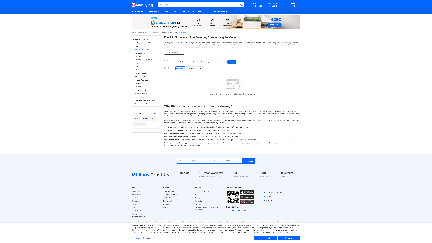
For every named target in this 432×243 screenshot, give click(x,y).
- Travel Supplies (141, 93)
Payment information (170, 194)
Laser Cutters (267, 222)
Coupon (185, 11)
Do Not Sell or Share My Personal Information (207, 209)
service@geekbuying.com (275, 192)
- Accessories (140, 53)
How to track (136, 194)
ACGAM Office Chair (184, 222)
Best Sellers (154, 11)
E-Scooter (279, 222)
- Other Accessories (142, 77)
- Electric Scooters (142, 50)
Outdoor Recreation (141, 80)
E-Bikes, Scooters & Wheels (163, 32)
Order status (136, 211)
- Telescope (139, 97)
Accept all (265, 238)
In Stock (183, 62)
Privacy (197, 198)
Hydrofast (148, 222)
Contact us (136, 201)
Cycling (137, 66)
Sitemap (135, 214)
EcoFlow (227, 222)
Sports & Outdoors (144, 32)
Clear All (156, 113)
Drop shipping (168, 201)
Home (134, 32)
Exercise (137, 56)
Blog (207, 11)
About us (135, 198)
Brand (165, 11)
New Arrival (191, 68)
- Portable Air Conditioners (145, 100)
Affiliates (166, 204)
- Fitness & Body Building (144, 60)
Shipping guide (168, 191)
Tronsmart (216, 222)
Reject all (289, 238)
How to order (136, 191)
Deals (175, 11)
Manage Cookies (143, 238)
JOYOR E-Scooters (202, 222)
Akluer (158, 222)
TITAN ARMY (169, 222)
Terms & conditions (202, 191)
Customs (198, 204)
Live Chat (269, 200)
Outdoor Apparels (140, 104)
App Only (197, 11)
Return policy (199, 194)
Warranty (135, 204)
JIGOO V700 (137, 222)
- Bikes (137, 46)
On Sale (195, 62)
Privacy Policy (289, 232)
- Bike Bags (139, 70)
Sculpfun (255, 222)
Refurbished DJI (220, 11)
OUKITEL (290, 222)
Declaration (199, 201)
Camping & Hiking (141, 90)
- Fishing (138, 83)
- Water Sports (140, 63)
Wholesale (167, 198)
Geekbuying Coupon (241, 222)
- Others (138, 87)
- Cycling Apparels (142, 73)
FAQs (133, 207)
